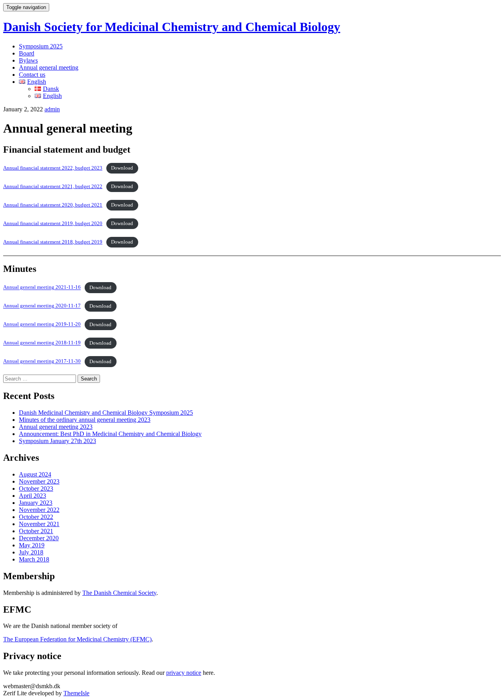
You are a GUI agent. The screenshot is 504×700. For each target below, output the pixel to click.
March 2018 (34, 559)
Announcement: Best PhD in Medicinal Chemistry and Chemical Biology (110, 433)
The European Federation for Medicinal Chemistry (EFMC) (77, 639)
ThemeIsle (76, 693)
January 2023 (35, 502)
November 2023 (39, 481)
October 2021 (36, 531)
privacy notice (183, 672)
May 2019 (31, 545)
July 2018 (31, 552)
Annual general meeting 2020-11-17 (42, 306)
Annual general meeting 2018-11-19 (42, 343)
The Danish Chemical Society (119, 592)
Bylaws (28, 60)
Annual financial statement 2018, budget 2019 (52, 242)
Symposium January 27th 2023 (57, 441)
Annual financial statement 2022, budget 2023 (52, 168)
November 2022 (39, 509)
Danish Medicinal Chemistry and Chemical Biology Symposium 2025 (106, 412)
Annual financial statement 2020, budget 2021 (52, 205)
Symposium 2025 (41, 46)
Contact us (32, 74)
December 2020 (39, 538)
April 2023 (32, 495)
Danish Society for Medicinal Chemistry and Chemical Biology (171, 27)
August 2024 (35, 474)
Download (122, 168)
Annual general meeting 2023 (56, 426)
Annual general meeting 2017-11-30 (42, 361)
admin (52, 109)
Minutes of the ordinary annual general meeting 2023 (84, 419)
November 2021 (39, 524)
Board (26, 53)
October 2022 (36, 516)
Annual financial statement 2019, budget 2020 (52, 223)
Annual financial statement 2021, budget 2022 (52, 186)
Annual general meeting (48, 67)
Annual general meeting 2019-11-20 (42, 324)
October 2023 (36, 488)
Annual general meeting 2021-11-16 (42, 287)
